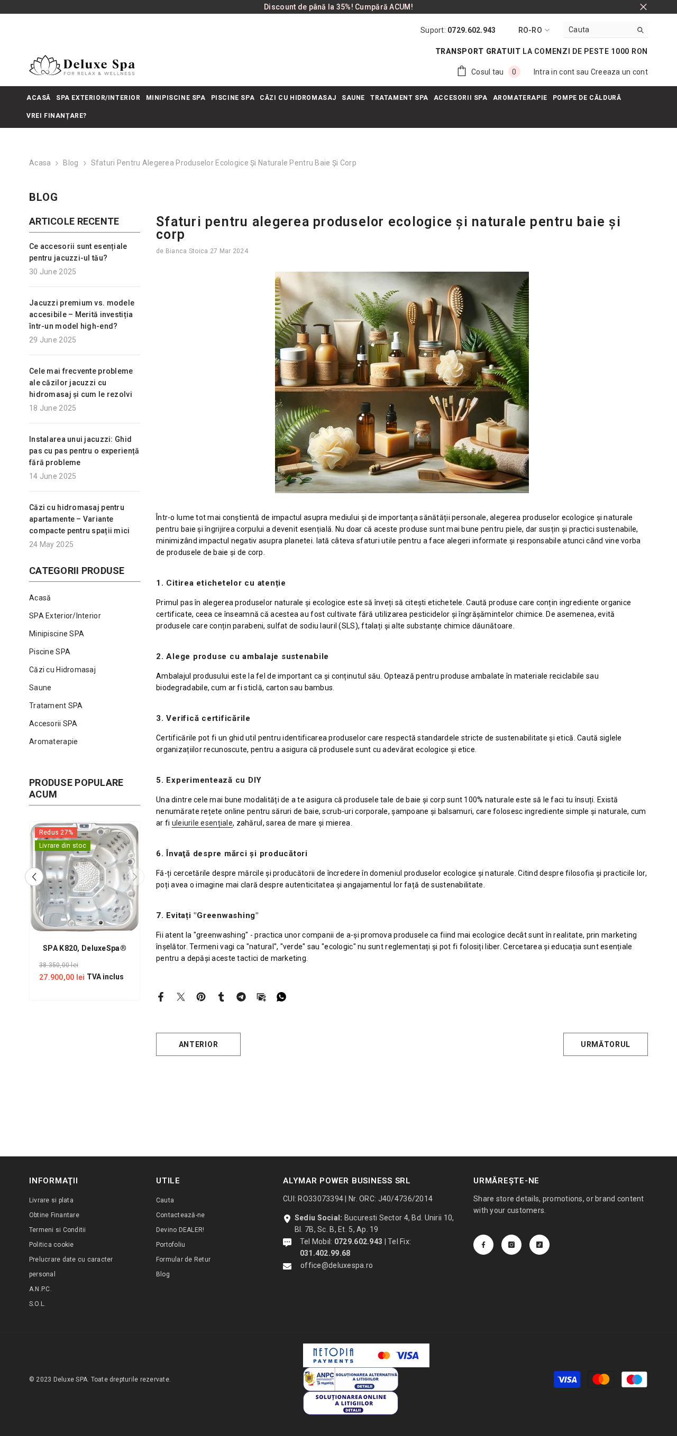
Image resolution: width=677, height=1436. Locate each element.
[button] (34, 877)
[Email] (261, 996)
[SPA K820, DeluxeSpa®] (85, 877)
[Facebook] (161, 996)
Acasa (40, 163)
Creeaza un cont (619, 72)
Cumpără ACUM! (384, 7)
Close (643, 7)
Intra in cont (554, 72)
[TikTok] (539, 1245)
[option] (84, 913)
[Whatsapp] (281, 996)
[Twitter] (181, 996)
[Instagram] (511, 1245)
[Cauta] (605, 30)
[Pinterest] (201, 996)
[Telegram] (241, 996)
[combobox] (597, 30)
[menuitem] (84, 598)
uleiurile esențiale (202, 823)
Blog (70, 163)
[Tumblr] (221, 996)
